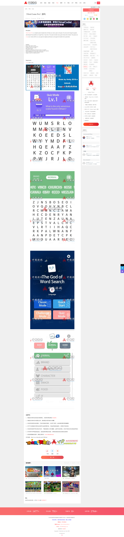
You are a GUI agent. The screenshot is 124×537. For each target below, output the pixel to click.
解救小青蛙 (86, 40)
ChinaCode (34, 18)
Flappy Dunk (92, 40)
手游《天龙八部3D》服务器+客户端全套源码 (91, 101)
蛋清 (97, 73)
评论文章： (89, 136)
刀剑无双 (85, 68)
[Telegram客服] (122, 268)
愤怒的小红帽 (93, 42)
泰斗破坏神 (91, 64)
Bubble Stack (86, 73)
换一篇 (52, 457)
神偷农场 (91, 75)
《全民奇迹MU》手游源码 (69, 478)
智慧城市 (85, 62)
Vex (97, 55)
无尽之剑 (85, 60)
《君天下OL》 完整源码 (90, 138)
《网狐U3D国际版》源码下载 (90, 104)
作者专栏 (91, 124)
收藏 (96, 15)
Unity (27, 36)
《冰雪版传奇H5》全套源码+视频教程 (92, 155)
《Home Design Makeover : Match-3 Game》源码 (34, 478)
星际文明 (85, 64)
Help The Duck (86, 57)
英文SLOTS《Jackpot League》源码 (91, 109)
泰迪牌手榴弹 (86, 51)
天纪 (90, 66)
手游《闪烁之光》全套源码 (90, 113)
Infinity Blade (91, 68)
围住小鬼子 (92, 55)
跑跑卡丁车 (86, 29)
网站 (76, 2)
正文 (33, 8)
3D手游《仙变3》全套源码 (90, 116)
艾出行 (90, 60)
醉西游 (90, 70)
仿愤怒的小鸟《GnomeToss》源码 (70, 493)
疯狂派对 (92, 73)
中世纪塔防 (94, 44)
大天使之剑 (86, 27)
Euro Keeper (86, 38)
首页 (41, 2)
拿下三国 (85, 36)
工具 (80, 2)
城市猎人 (85, 66)
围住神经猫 (86, 55)
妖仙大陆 (92, 29)
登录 (95, 2)
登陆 (38, 500)
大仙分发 (96, 60)
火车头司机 (92, 38)
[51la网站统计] (62, 535)
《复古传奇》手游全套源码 (90, 111)
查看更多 (86, 120)
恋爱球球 (93, 57)
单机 (68, 2)
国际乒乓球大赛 (93, 49)
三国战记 (95, 36)
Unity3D (73, 462)
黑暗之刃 (95, 66)
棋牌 (61, 2)
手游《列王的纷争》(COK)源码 (91, 94)
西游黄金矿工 (93, 53)
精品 (45, 2)
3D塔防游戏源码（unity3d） (50, 493)
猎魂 (96, 75)
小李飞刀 (85, 33)
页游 (53, 2)
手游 (57, 2)
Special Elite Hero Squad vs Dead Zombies (34, 493)
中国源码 (54, 417)
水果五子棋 (86, 53)
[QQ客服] (122, 271)
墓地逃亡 (85, 75)
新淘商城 (96, 62)
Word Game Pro (29, 32)
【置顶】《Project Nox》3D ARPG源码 (91, 98)
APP (72, 2)
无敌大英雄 (46, 478)
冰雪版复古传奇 (87, 31)
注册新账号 (44, 500)
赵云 (90, 36)
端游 (49, 2)
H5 (64, 2)
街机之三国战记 (92, 33)
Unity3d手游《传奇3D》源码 (90, 107)
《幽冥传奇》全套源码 (89, 118)
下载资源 (91, 10)
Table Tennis (92, 46)
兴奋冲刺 (92, 27)
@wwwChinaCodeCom (65, 524)
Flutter (90, 62)
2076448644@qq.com (64, 526)
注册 (98, 2)
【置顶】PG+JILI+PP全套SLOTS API (92, 146)
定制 (84, 2)
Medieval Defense (87, 44)
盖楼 (92, 51)
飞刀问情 (94, 31)
